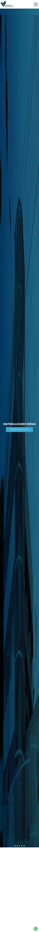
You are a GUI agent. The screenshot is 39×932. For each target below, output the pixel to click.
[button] (15, 846)
